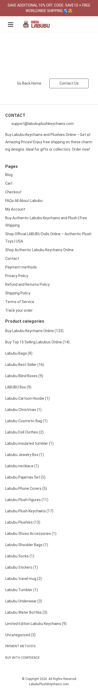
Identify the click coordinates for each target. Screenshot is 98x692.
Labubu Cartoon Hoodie (27, 398)
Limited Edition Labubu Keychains (36, 624)
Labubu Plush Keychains (29, 511)
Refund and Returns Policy (27, 284)
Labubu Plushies (22, 522)
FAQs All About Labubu (24, 201)
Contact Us (69, 83)
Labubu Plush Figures (26, 500)
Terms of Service (19, 302)
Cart (9, 183)
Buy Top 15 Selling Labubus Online (37, 342)
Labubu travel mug (23, 578)
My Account (15, 209)
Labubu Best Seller (24, 365)
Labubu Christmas (23, 410)
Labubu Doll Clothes (24, 432)
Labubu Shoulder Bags (26, 545)
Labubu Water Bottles (26, 612)
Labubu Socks (19, 556)
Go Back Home (29, 83)
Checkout (13, 192)
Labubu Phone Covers (26, 488)
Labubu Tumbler (21, 590)
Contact (12, 258)
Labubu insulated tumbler (29, 443)
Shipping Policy (17, 293)
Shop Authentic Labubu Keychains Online (39, 250)
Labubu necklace (22, 466)
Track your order (19, 310)
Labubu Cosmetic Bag (26, 421)
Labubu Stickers (21, 567)
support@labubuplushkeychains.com (42, 124)
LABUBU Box (18, 387)
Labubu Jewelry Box (24, 455)
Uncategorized (20, 635)
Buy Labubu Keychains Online (34, 331)
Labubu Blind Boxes (24, 376)
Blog (9, 175)
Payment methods (21, 267)
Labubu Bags (18, 353)
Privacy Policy (16, 276)
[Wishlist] (77, 24)
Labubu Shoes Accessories (30, 533)
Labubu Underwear (23, 601)
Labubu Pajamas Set (25, 477)
